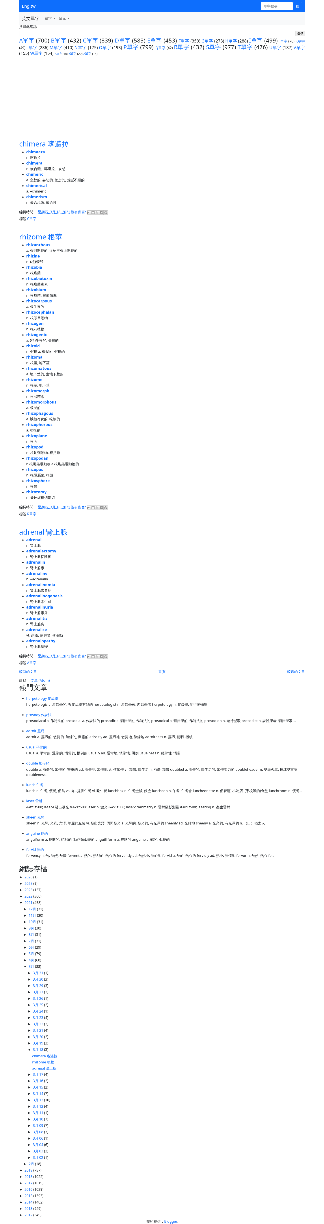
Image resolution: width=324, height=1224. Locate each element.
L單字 (31, 47)
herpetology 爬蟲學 (42, 698)
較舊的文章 (296, 671)
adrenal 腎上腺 (43, 532)
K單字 (300, 41)
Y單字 (72, 54)
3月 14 (38, 1093)
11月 (33, 915)
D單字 (123, 40)
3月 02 (38, 1157)
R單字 (181, 47)
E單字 (154, 40)
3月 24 (38, 1011)
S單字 (213, 47)
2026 (28, 877)
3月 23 (38, 1017)
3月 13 (38, 1100)
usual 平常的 (36, 747)
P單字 (131, 47)
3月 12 (38, 1106)
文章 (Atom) (40, 680)
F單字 (184, 41)
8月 (32, 934)
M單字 (56, 47)
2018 (28, 1176)
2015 (28, 1195)
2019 (28, 1170)
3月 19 (38, 1043)
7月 (32, 941)
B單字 (58, 40)
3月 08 (38, 1132)
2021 (28, 902)
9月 (32, 928)
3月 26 (38, 998)
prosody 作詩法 (39, 714)
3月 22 (38, 1024)
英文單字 (30, 18)
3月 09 (38, 1125)
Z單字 (87, 54)
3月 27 (38, 992)
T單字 (245, 47)
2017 (28, 1183)
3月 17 (38, 1074)
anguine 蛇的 (37, 833)
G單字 (207, 41)
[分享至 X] (97, 212)
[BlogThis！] (93, 212)
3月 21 (38, 1030)
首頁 (162, 671)
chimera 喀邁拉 (44, 143)
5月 (32, 953)
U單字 (275, 47)
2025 (28, 883)
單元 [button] (63, 18)
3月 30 (38, 979)
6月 (32, 947)
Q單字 (160, 47)
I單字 (256, 40)
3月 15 (38, 1087)
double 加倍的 (37, 763)
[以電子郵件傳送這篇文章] (89, 212)
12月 (33, 909)
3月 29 (38, 985)
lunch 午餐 (34, 784)
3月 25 (38, 1004)
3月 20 (38, 1036)
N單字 (80, 47)
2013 (28, 1208)
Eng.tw (29, 6)
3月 (32, 966)
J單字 (283, 41)
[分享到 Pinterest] (105, 212)
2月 (32, 1163)
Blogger (170, 1221)
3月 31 (38, 972)
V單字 (299, 47)
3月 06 (38, 1138)
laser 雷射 (34, 800)
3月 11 (38, 1112)
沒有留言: (79, 211)
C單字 (90, 40)
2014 (28, 1202)
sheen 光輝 (35, 817)
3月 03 (38, 1151)
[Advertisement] (162, 97)
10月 (33, 921)
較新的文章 (28, 671)
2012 (28, 1215)
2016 (28, 1189)
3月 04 (38, 1144)
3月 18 (38, 1049)
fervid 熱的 (35, 849)
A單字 (26, 40)
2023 (28, 889)
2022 (28, 896)
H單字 (231, 41)
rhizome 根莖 (40, 236)
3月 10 (38, 1119)
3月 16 (38, 1080)
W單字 (36, 53)
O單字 (105, 47)
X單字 (58, 54)
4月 (32, 960)
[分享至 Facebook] (101, 212)
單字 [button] (49, 18)
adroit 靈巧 (35, 730)
